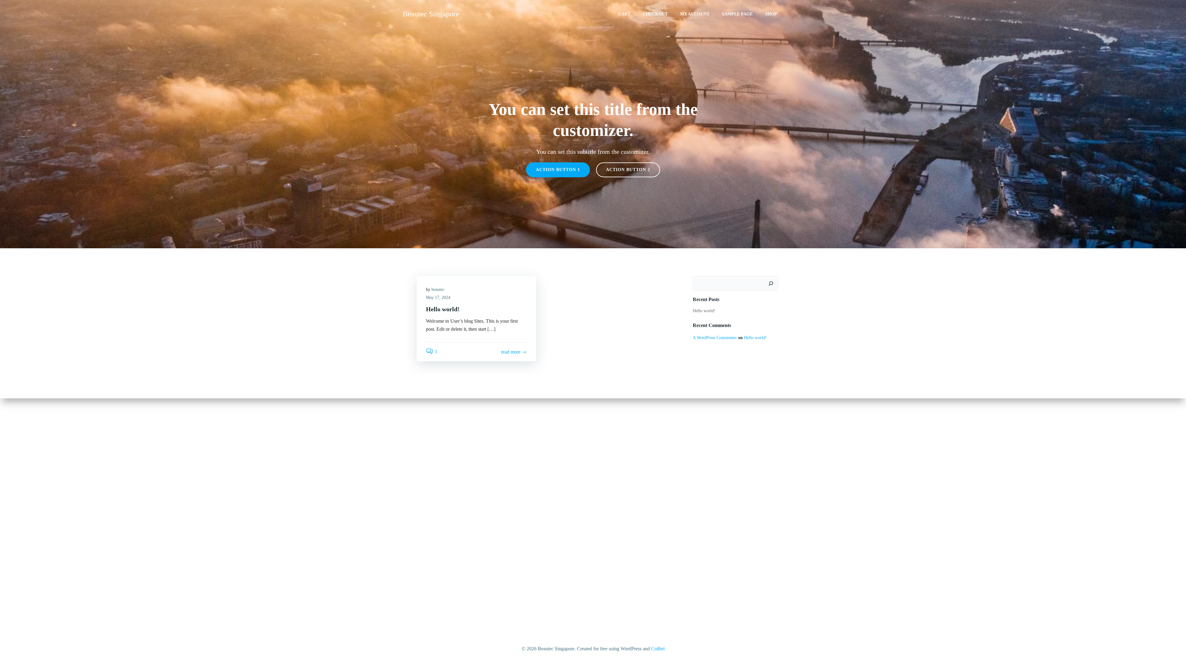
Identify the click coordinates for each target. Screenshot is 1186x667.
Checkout (655, 14)
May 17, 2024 (438, 297)
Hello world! (704, 310)
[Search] (770, 283)
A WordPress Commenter (715, 337)
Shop (771, 14)
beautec (437, 289)
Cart (624, 14)
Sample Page (737, 14)
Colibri (658, 648)
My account (694, 14)
